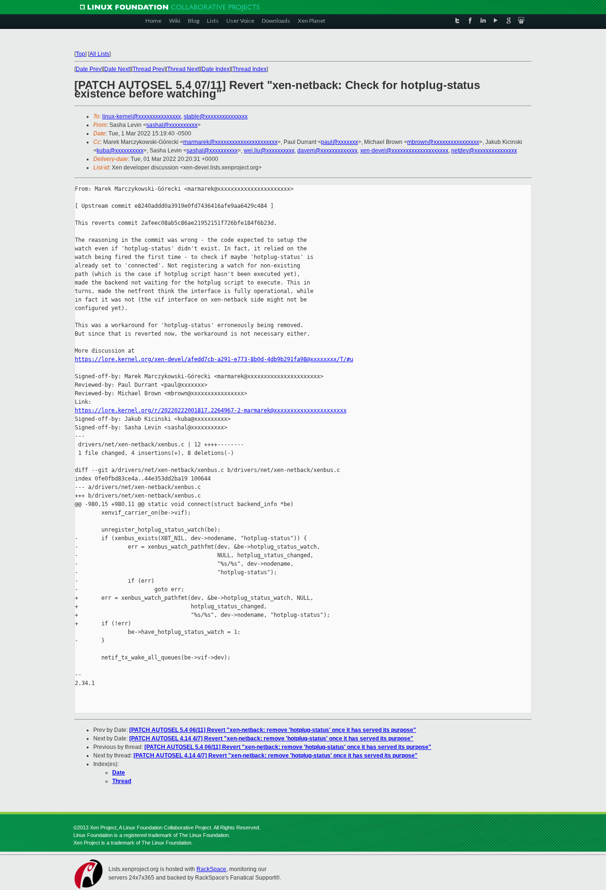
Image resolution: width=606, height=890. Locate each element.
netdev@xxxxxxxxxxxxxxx (484, 150)
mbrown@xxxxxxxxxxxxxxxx (443, 142)
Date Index (216, 69)
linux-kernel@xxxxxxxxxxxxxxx (141, 116)
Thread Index (249, 69)
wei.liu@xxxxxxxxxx (269, 150)
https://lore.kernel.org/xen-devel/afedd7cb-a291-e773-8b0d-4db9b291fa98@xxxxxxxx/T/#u (214, 359)
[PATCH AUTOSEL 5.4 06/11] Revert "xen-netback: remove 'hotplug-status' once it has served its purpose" (272, 730)
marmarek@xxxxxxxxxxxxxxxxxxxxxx (230, 142)
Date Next (117, 69)
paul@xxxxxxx (339, 142)
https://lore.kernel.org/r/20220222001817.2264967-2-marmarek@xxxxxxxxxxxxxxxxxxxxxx (211, 410)
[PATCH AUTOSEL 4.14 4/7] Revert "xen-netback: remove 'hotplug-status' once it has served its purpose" (271, 738)
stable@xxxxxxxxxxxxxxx (216, 116)
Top (80, 54)
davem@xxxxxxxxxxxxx (327, 150)
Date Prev (88, 69)
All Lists (99, 54)
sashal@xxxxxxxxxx (171, 125)
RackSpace (211, 869)
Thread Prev (148, 69)
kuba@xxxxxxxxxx (120, 150)
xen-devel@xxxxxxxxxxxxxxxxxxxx (404, 150)
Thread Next (183, 69)
